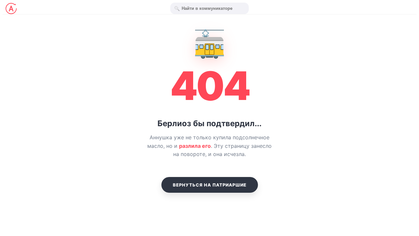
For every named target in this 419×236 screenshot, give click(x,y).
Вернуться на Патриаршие (209, 184)
